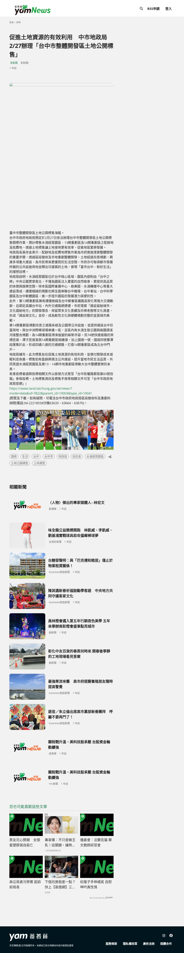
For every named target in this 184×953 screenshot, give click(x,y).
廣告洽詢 (149, 944)
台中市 (48, 456)
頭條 (14, 456)
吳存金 (76, 456)
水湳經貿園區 (95, 456)
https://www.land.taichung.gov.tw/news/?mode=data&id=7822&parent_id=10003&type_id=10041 (50, 390)
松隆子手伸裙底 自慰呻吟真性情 (96, 884)
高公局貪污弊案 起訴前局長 (25, 884)
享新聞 (14, 62)
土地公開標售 (19, 463)
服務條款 (111, 944)
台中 (36, 456)
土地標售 (39, 463)
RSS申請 (153, 8)
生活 (25, 456)
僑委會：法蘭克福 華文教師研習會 (96, 842)
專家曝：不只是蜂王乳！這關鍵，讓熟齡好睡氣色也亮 (60, 843)
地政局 (62, 456)
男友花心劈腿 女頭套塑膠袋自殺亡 (24, 842)
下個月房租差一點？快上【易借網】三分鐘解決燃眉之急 (60, 885)
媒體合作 (166, 944)
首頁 (11, 22)
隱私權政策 (130, 944)
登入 (168, 8)
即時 (18, 22)
